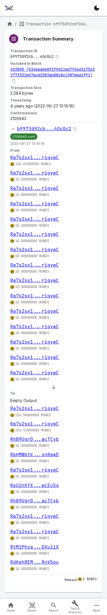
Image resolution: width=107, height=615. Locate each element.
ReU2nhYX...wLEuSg (34, 485)
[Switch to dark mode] (96, 8)
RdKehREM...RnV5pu (34, 562)
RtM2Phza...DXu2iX (34, 547)
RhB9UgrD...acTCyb (34, 439)
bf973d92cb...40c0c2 (44, 129)
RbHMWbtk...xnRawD (34, 455)
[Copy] (57, 57)
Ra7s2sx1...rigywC (34, 158)
